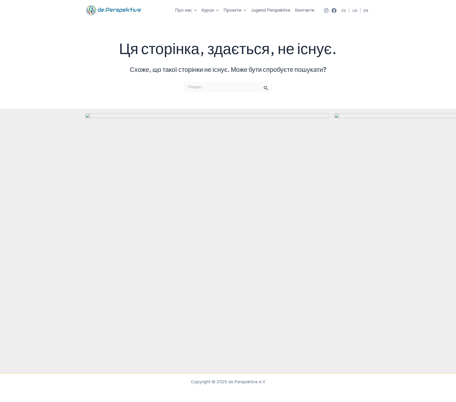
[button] (194, 10)
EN (365, 10)
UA (354, 10)
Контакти (304, 10)
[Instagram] (326, 10)
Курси (207, 10)
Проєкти (232, 10)
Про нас (183, 10)
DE (343, 10)
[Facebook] (334, 10)
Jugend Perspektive (270, 10)
